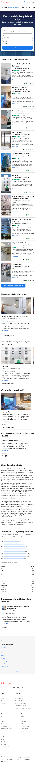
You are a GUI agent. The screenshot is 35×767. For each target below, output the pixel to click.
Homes (3, 703)
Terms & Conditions (26, 731)
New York (3, 647)
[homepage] (5, 2)
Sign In (28, 2)
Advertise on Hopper (6, 728)
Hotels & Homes (25, 719)
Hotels (2, 698)
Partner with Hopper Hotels (8, 726)
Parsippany (4, 661)
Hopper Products (25, 721)
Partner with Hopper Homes (8, 724)
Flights (3, 696)
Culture (3, 719)
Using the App (25, 726)
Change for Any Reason (21, 701)
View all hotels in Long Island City (13, 285)
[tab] (5, 7)
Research (3, 744)
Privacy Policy (19, 758)
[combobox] (16, 31)
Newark (3, 658)
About (2, 716)
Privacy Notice (25, 728)
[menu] (33, 2)
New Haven (4, 663)
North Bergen (4, 650)
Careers (3, 721)
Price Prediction (19, 698)
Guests (5, 41)
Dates (4, 36)
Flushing (3, 655)
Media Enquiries (5, 746)
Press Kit (3, 742)
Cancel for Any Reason (21, 703)
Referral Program (19, 696)
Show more (15, 80)
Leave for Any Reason (21, 705)
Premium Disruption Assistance (23, 708)
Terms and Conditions (27, 758)
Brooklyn (3, 652)
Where (5, 30)
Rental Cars (4, 701)
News (2, 739)
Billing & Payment (25, 724)
